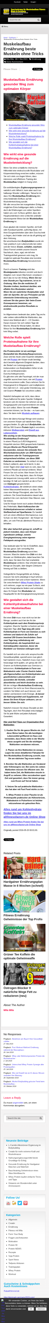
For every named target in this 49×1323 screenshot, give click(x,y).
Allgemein (12, 1219)
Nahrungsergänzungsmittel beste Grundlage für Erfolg (23, 1159)
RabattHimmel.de (11, 1291)
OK (31, 1309)
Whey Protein (14, 1270)
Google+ (33, 2)
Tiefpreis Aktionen (16, 1263)
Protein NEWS (14, 1249)
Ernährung (12, 37)
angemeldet (18, 1103)
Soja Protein (13, 1256)
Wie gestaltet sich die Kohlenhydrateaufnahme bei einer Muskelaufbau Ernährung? (23, 145)
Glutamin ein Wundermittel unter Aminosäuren (22, 1184)
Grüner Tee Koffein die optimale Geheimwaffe (19, 956)
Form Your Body (15, 1234)
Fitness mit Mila (15, 1230)
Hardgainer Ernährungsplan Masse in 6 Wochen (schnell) (23, 883)
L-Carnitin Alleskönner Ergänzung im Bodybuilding (24, 1146)
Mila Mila (10, 59)
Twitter (25, 2)
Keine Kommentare (15, 62)
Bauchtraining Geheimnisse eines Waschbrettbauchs (23, 1171)
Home (5, 37)
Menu (6, 26)
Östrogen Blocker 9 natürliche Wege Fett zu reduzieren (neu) (20, 991)
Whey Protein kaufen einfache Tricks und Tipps (24, 1178)
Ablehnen (41, 1309)
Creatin (11, 1223)
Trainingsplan (14, 1267)
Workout (12, 1274)
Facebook (17, 2)
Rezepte (12, 1252)
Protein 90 (12, 1245)
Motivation (13, 1241)
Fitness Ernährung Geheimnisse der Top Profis (23, 917)
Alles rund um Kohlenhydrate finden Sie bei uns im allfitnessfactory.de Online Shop (24, 813)
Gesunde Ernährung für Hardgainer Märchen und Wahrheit (24, 1165)
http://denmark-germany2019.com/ (19, 1297)
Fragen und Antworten (18, 1238)
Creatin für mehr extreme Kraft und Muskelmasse (23, 1152)
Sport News (13, 1259)
